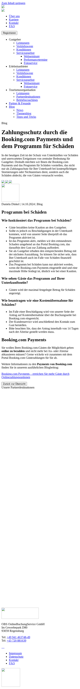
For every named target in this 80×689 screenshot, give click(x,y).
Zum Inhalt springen (13, 3)
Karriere (14, 19)
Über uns (14, 16)
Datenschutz (16, 656)
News (19, 110)
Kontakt (13, 22)
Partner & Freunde (20, 103)
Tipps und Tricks (26, 116)
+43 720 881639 (16, 640)
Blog (12, 106)
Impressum (15, 653)
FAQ (12, 26)
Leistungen (22, 42)
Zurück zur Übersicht (14, 383)
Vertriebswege (24, 46)
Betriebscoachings (27, 100)
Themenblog (23, 113)
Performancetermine (35, 59)
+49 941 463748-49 (18, 637)
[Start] (2, 6)
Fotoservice (30, 63)
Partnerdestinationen (28, 96)
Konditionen (23, 49)
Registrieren (9, 33)
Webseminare (32, 56)
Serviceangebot (25, 53)
